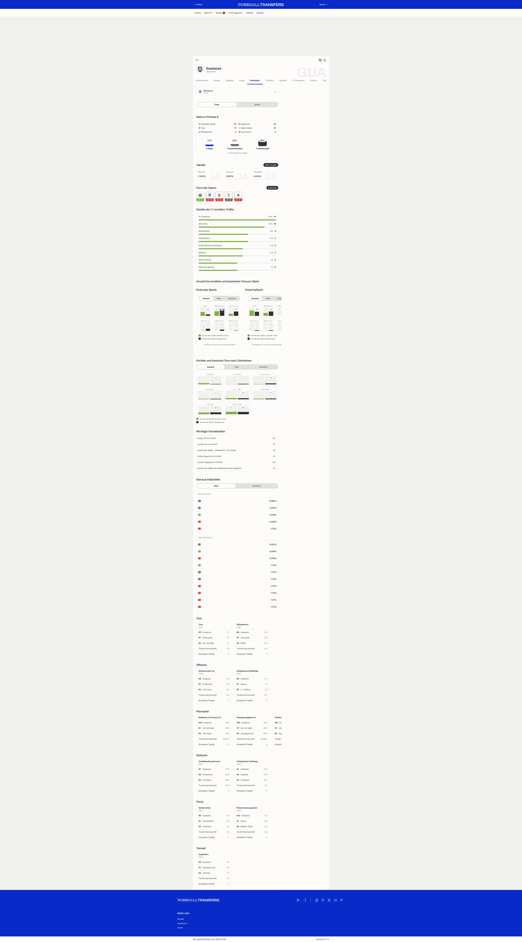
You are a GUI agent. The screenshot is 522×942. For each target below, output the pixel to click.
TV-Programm (298, 80)
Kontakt (180, 919)
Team (216, 104)
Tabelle (217, 80)
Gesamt (206, 298)
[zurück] (197, 60)
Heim (219, 298)
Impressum (182, 923)
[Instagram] (323, 900)
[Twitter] (329, 900)
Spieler (257, 104)
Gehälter (283, 80)
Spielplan (230, 80)
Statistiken (255, 80)
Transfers (269, 80)
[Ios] (305, 900)
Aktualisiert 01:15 (322, 939)
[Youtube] (335, 900)
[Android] (298, 900)
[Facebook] (317, 900)
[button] (198, 4)
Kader (241, 80)
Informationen (202, 80)
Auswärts (232, 298)
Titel (324, 80)
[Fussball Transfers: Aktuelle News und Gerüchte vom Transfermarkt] (261, 4)
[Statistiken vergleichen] (320, 60)
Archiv (180, 928)
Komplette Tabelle (207, 654)
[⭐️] (324, 60)
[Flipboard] (342, 900)
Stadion (313, 80)
